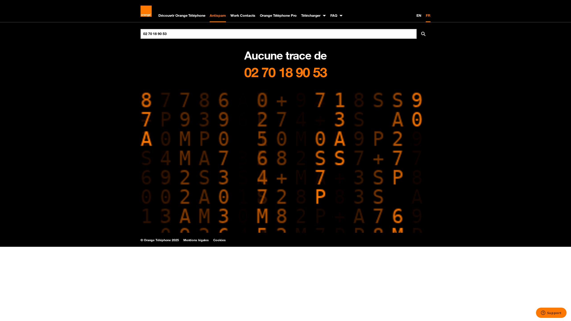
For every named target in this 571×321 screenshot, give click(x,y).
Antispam (218, 15)
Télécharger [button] (311, 15)
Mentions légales (196, 240)
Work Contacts (243, 15)
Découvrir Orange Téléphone (181, 15)
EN (418, 15)
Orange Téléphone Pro (278, 15)
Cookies (219, 240)
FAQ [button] (333, 15)
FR (428, 15)
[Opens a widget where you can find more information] (551, 313)
